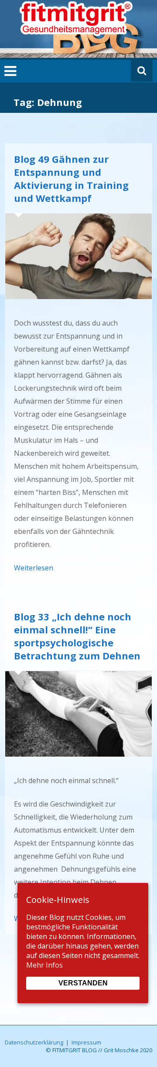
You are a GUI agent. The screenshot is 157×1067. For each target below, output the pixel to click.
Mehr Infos (44, 965)
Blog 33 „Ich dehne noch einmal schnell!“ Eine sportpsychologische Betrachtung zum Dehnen (77, 636)
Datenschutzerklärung (34, 1042)
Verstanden (83, 983)
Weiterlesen (33, 568)
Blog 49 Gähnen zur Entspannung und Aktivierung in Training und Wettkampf (71, 178)
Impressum (86, 1042)
